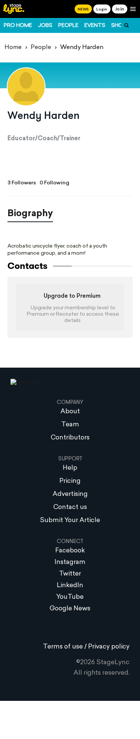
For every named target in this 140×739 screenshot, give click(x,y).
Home (13, 47)
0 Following (54, 183)
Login (101, 9)
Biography (30, 213)
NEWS (83, 9)
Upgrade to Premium (72, 296)
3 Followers (21, 183)
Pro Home (18, 25)
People (68, 25)
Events (94, 25)
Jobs (45, 25)
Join (119, 9)
